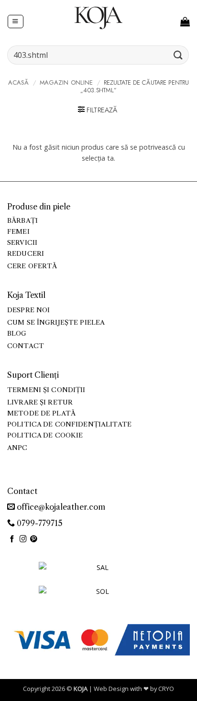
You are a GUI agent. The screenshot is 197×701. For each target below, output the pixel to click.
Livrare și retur (40, 402)
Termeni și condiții (46, 390)
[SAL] (98, 573)
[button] (15, 22)
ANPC (17, 448)
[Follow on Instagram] (23, 539)
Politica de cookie (45, 435)
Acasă (18, 82)
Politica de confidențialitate (69, 424)
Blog (17, 333)
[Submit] (178, 54)
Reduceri (25, 254)
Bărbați (22, 221)
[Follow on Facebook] (12, 539)
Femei (18, 232)
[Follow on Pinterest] (33, 539)
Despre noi (28, 310)
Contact (25, 346)
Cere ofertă (32, 266)
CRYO (166, 688)
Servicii (22, 243)
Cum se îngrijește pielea (56, 322)
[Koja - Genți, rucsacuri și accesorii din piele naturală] (98, 17)
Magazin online (66, 82)
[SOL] (98, 597)
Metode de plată (41, 413)
